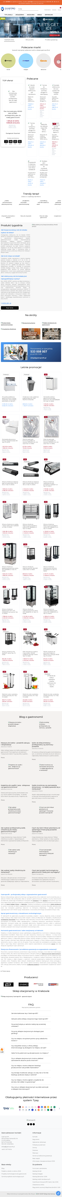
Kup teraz (9, 308)
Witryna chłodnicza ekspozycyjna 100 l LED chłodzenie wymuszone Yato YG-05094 (10, 611)
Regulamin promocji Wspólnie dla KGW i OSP (46, 1187)
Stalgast (12, 904)
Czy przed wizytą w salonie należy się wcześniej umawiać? (28, 1025)
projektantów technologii (8, 919)
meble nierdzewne (56, 904)
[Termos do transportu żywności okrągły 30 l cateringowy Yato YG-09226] (33, 139)
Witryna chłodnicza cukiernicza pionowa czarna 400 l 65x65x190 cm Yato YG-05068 (30, 611)
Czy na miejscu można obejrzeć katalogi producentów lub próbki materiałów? (26, 1066)
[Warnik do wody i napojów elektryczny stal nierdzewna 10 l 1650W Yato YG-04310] (33, 101)
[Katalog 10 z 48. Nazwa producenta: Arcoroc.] (38, 984)
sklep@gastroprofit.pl (8, 1146)
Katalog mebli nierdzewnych (41, 1179)
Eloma (17, 904)
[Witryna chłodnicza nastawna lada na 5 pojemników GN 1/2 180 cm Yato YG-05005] (32, 478)
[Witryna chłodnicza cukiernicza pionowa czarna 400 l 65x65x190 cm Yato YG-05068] (32, 605)
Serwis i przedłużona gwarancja (42, 1155)
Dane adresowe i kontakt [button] (11, 1133)
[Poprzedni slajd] (3, 27)
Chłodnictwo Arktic (38, 1184)
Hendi (8, 904)
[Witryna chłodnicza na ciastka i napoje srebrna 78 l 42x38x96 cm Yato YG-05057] (11, 520)
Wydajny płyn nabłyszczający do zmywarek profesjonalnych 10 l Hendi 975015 (44, 175)
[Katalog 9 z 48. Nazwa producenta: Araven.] (23, 984)
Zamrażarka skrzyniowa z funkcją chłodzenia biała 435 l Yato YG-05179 (10, 441)
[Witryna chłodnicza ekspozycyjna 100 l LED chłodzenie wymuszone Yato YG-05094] (11, 605)
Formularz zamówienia (40, 1168)
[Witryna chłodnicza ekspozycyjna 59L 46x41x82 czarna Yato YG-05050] (32, 563)
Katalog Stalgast (38, 1174)
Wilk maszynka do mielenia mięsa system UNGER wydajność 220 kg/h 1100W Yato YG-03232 (30, 654)
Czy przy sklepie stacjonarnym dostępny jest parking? (27, 1032)
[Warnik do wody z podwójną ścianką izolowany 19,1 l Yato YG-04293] (32, 689)
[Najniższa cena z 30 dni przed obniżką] (17, 125)
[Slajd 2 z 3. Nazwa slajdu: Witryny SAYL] (31, 27)
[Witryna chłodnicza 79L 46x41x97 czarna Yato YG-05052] (11, 647)
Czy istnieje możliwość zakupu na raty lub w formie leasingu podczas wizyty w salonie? (29, 1074)
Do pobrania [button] (37, 1164)
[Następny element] (58, 62)
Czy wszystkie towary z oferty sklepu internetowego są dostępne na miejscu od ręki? (28, 1047)
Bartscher (24, 904)
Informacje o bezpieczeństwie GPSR (44, 1161)
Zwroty (35, 1147)
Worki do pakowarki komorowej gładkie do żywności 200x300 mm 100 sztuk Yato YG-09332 (51, 441)
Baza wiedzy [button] (6, 1164)
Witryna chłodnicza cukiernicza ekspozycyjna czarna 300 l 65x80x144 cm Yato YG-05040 (50, 611)
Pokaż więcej (6, 971)
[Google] (34, 1124)
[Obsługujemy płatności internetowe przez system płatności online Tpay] (31, 1108)
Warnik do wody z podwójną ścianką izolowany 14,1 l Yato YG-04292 (51, 696)
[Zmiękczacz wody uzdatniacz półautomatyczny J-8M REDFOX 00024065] (32, 393)
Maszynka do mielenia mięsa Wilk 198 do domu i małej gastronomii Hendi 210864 (44, 137)
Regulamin (36, 1139)
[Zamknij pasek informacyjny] (60, 2)
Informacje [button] (37, 1133)
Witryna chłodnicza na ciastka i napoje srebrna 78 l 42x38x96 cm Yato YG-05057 (10, 526)
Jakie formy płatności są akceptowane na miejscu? (30, 1053)
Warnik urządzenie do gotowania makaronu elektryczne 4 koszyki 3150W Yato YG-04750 (51, 654)
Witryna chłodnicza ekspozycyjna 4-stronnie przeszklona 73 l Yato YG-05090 (50, 569)
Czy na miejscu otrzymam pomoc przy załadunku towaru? (29, 1039)
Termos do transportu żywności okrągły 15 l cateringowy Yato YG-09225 (43, 99)
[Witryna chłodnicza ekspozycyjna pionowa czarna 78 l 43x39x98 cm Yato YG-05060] (11, 563)
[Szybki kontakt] (58, 1193)
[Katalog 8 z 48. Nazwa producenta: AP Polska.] (8, 984)
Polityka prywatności (39, 1145)
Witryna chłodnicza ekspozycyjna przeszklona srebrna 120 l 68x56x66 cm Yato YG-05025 (30, 526)
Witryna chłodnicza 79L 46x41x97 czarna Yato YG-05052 (9, 653)
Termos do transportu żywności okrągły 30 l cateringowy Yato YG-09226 (31, 137)
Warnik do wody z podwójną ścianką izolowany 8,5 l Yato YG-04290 (9, 696)
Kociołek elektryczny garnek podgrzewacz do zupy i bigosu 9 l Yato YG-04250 (55, 137)
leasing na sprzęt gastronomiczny (51, 953)
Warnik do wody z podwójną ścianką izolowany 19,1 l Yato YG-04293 (30, 696)
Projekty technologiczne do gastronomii (14, 1174)
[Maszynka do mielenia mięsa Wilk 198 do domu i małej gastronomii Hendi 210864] (45, 139)
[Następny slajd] (58, 27)
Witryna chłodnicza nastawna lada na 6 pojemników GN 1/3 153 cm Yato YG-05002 (10, 483)
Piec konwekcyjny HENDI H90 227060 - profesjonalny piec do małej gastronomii (13, 114)
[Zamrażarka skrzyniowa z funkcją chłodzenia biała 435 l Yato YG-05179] (11, 435)
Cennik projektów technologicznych (13, 1176)
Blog (3, 1168)
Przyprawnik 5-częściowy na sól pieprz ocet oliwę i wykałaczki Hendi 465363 (32, 175)
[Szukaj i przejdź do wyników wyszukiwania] (37, 9)
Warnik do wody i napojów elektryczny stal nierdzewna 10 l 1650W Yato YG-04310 (32, 99)
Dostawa (35, 1150)
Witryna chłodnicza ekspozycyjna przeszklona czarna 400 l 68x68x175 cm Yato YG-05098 (50, 526)
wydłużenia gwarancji (33, 964)
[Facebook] (28, 1124)
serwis (53, 944)
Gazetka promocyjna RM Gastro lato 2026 (45, 1182)
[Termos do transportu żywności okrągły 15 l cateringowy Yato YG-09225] (45, 101)
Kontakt (35, 1136)
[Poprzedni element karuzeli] (1, 984)
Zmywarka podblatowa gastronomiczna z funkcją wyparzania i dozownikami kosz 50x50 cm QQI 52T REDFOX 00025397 (9, 399)
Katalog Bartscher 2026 (40, 1176)
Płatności (35, 1153)
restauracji (35, 900)
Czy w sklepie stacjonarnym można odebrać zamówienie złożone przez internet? (27, 1059)
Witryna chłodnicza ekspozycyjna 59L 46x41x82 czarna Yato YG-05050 (30, 568)
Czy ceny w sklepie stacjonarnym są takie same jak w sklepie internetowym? (29, 1088)
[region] (31, 62)
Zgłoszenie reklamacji (39, 1142)
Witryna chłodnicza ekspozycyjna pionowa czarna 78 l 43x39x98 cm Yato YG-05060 (10, 569)
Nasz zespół (36, 1158)
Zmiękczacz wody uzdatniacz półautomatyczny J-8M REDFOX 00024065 (31, 398)
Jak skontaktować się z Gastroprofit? (24, 1013)
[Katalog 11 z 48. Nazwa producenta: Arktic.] (53, 984)
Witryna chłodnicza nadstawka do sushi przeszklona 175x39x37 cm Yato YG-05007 (50, 484)
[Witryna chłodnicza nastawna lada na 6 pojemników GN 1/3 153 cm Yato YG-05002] (11, 478)
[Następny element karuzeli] (60, 984)
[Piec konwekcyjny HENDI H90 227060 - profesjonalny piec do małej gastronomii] (14, 108)
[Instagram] (31, 1124)
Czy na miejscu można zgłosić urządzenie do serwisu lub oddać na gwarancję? (27, 1081)
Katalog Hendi (37, 1171)
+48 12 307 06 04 (7, 1149)
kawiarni (45, 900)
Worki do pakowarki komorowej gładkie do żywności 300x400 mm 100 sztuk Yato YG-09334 (30, 441)
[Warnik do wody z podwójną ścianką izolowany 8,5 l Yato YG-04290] (11, 689)
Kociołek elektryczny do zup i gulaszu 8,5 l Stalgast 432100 (55, 99)
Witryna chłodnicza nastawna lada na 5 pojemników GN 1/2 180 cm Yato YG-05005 (31, 483)
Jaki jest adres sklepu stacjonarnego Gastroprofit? (29, 1019)
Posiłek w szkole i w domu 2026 (11, 1171)
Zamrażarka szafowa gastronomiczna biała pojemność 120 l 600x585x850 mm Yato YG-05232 (51, 399)
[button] (9, 15)
